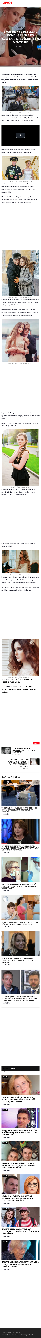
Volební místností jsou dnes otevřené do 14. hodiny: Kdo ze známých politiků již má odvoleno (19, 810)
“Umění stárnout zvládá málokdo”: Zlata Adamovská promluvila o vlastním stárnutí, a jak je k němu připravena (20, 848)
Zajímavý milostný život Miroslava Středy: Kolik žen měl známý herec (23, 751)
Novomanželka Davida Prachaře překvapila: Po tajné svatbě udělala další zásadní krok (20, 1231)
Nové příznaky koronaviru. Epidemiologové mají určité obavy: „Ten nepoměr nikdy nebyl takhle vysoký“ (19, 886)
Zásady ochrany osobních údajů (10, 1335)
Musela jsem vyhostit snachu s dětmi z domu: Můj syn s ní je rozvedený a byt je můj (20, 923)
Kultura (5, 1076)
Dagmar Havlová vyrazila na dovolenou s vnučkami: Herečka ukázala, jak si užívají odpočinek (18, 961)
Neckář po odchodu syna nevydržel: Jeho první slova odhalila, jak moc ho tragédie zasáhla (20, 1264)
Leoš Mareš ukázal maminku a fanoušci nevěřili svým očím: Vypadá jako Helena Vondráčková (19, 1132)
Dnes (20, 27)
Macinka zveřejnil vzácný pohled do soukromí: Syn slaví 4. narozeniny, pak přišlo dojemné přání (18, 1165)
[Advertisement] (20, 226)
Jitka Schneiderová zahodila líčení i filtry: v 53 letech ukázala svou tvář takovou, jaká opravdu (18, 1099)
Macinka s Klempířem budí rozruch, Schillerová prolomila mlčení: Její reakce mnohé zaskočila (17, 1198)
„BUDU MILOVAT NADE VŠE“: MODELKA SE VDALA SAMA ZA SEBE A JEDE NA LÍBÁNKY (18, 689)
